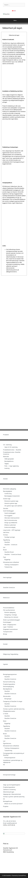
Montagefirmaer (7, 801)
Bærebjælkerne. (9, 461)
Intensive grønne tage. (10, 503)
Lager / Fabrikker (8, 627)
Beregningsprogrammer (10, 674)
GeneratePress (22, 875)
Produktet (6, 434)
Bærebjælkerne (7, 689)
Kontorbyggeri (7, 622)
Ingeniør (5, 664)
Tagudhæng (6, 540)
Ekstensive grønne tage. (11, 501)
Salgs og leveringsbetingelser (11, 785)
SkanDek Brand (9, 552)
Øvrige (5, 634)
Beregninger (7, 698)
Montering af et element (11, 617)
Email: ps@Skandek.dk (10, 823)
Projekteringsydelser (9, 684)
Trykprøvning (8, 567)
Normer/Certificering (9, 682)
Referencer (6, 597)
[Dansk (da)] (12, 10)
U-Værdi (5, 713)
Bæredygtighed (7, 491)
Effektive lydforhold (10, 525)
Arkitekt (5, 479)
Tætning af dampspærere (11, 748)
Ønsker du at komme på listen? (13, 803)
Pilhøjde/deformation (9, 711)
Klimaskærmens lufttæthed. (11, 746)
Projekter (5, 806)
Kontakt (5, 644)
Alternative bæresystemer (12, 518)
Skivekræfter (7, 696)
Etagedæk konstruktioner (10, 629)
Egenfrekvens (7, 743)
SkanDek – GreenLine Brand (12, 554)
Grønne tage (6, 498)
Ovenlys (5, 535)
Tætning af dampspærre (11, 564)
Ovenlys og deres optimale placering (13, 709)
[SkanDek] (6, 14)
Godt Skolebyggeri (8, 511)
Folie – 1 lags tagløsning (11, 466)
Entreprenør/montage (9, 775)
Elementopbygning (8, 686)
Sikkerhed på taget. (8, 792)
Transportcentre (7, 631)
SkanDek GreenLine (9, 587)
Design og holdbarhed (10, 522)
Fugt (4, 557)
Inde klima (6, 532)
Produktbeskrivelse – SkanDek (12, 450)
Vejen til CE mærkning (10, 447)
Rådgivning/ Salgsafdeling (10, 654)
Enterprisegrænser (9, 757)
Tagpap (6, 463)
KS (4, 764)
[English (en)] (15, 10)
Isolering (6, 468)
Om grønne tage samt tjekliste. (13, 506)
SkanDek (7, 542)
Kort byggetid (8, 515)
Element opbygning (9, 612)
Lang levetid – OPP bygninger (11, 530)
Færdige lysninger (9, 537)
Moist (4, 721)
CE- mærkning (7, 444)
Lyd (4, 547)
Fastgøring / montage (10, 615)
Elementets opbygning (9, 489)
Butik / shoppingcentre (9, 624)
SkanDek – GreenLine (10, 544)
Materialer (6, 456)
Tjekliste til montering (9, 789)
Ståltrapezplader (9, 459)
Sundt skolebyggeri (10, 513)
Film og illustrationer (9, 610)
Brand (5, 550)
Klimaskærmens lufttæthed (11, 562)
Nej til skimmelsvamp (10, 520)
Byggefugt (7, 559)
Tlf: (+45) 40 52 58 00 (9, 821)
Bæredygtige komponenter (12, 496)
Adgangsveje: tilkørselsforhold (12, 794)
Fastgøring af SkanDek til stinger (12, 701)
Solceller (5, 508)
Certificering (8, 493)
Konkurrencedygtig (9, 527)
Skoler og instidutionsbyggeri (11, 620)
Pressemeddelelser (8, 607)
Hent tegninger (7, 577)
